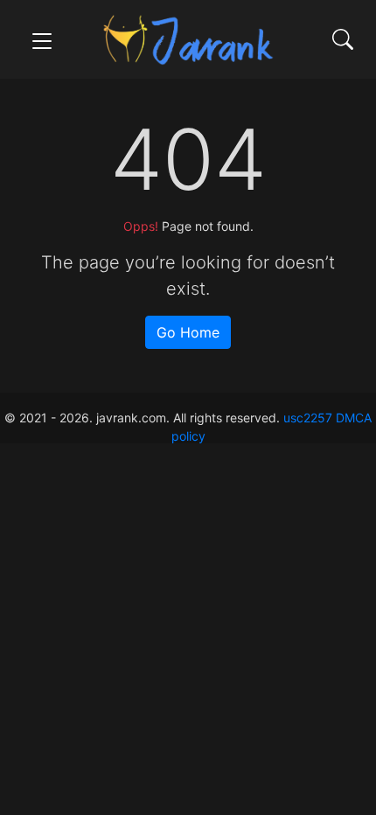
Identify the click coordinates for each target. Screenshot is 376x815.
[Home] (188, 38)
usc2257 (307, 417)
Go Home (188, 332)
